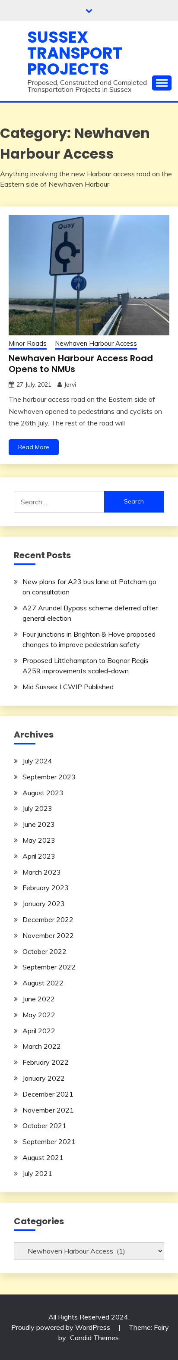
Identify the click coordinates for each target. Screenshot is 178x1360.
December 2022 (47, 919)
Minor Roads (28, 343)
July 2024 (37, 761)
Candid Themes (94, 1337)
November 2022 (48, 935)
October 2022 (44, 951)
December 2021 (47, 1094)
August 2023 (43, 792)
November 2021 (48, 1110)
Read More (33, 447)
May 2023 (38, 840)
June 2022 (38, 998)
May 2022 (38, 1014)
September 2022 (49, 967)
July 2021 (37, 1173)
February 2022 (45, 1062)
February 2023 (45, 887)
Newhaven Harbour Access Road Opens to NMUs (81, 363)
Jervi (70, 384)
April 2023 (38, 856)
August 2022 (43, 983)
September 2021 (49, 1141)
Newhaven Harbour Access (96, 343)
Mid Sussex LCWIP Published (68, 686)
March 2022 (41, 1046)
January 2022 (43, 1078)
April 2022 (38, 1030)
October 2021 (44, 1125)
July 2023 (37, 808)
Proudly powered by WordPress (61, 1327)
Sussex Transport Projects (74, 53)
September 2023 (49, 776)
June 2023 (38, 824)
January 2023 (43, 903)
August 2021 (43, 1157)
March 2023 (41, 872)
